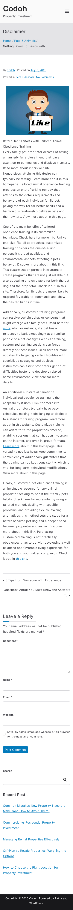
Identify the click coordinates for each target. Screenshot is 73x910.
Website (8, 714)
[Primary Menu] (67, 11)
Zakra (58, 898)
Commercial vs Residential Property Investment (29, 825)
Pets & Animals (25, 77)
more (6, 328)
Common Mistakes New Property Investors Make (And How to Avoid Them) (34, 808)
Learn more (11, 446)
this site (21, 558)
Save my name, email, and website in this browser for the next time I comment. (38, 734)
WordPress (36, 903)
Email (7, 697)
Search (7, 770)
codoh (11, 70)
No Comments (45, 77)
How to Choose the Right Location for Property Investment (30, 870)
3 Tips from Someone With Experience (33, 580)
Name (8, 679)
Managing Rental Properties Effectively (31, 839)
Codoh (15, 8)
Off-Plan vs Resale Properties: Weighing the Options (34, 853)
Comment (10, 640)
